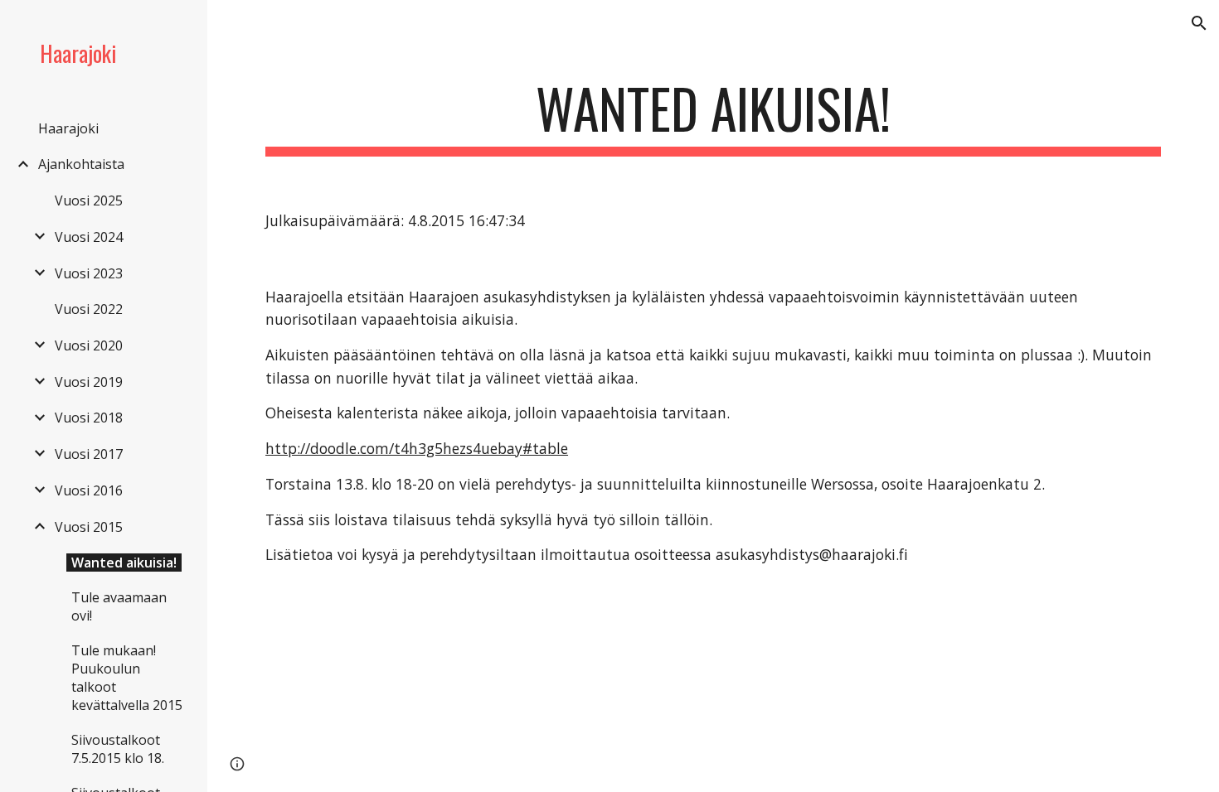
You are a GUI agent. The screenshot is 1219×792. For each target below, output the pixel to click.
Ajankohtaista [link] (81, 164)
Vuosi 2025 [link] (89, 200)
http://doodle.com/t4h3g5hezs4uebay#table (416, 448)
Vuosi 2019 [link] (89, 382)
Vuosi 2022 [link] (89, 309)
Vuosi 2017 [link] (89, 454)
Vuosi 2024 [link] (89, 237)
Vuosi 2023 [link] (89, 273)
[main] (713, 116)
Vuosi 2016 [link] (89, 490)
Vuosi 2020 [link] (89, 345)
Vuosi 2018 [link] (89, 417)
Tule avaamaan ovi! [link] (119, 606)
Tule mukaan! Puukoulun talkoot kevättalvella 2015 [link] (126, 677)
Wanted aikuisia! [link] (124, 562)
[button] (1199, 23)
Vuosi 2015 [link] (89, 527)
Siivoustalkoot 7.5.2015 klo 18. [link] (117, 749)
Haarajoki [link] (68, 128)
